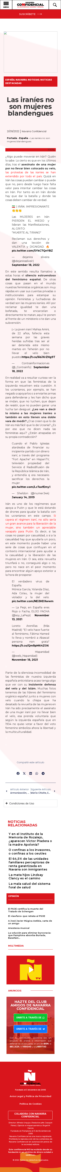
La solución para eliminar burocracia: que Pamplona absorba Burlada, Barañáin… (29, 935)
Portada (12, 138)
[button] (18, 773)
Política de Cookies (31, 1103)
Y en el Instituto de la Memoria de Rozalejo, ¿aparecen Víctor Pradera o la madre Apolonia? (30, 839)
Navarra (21, 79)
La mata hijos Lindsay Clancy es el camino (26, 876)
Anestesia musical (18, 928)
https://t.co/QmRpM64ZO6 (30, 645)
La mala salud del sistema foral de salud (29, 885)
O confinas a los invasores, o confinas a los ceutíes (30, 851)
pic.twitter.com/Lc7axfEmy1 (31, 486)
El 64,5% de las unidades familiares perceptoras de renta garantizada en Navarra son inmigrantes (29, 864)
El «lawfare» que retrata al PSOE (26, 916)
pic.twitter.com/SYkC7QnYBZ (32, 250)
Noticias (33, 79)
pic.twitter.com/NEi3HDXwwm (33, 601)
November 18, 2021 (25, 659)
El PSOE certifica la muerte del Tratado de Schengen (25, 910)
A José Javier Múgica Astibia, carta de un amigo (30, 922)
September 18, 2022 (26, 265)
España (10, 79)
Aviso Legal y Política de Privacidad (30, 1096)
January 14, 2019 (23, 497)
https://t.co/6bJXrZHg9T (38, 357)
